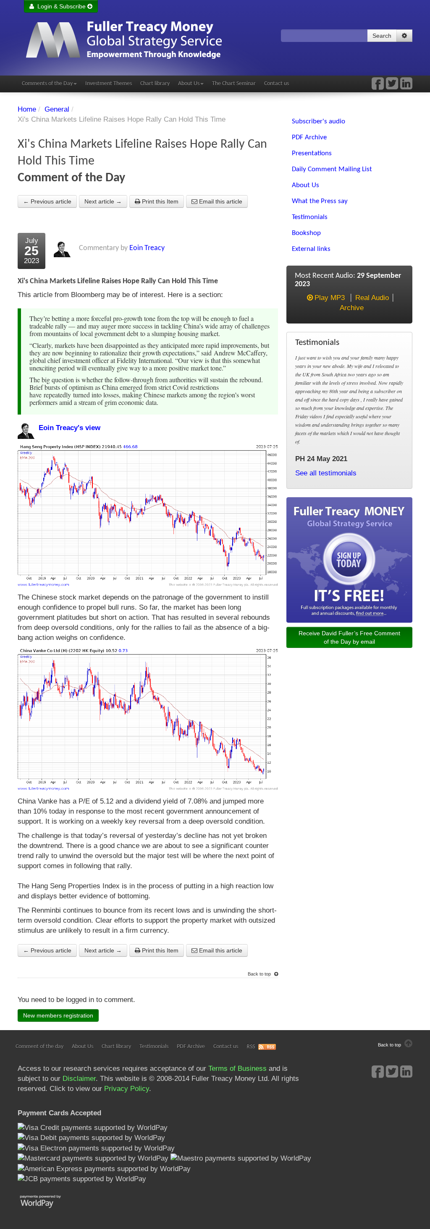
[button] (404, 35)
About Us (188, 84)
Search (381, 35)
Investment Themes (108, 84)
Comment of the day (39, 1047)
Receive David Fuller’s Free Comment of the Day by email (349, 637)
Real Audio (372, 298)
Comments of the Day (47, 84)
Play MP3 (330, 298)
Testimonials (153, 1047)
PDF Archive (191, 1047)
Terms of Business (237, 1068)
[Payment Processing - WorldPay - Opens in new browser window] (47, 1201)
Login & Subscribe (60, 6)
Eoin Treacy (147, 248)
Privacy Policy (126, 1089)
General (57, 109)
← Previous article (47, 201)
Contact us (276, 84)
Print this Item (159, 201)
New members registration (58, 1015)
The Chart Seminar (234, 84)
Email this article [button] (219, 201)
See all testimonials (326, 473)
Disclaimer (79, 1079)
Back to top (260, 973)
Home (27, 109)
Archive (352, 308)
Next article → (103, 201)
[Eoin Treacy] (406, 86)
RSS (250, 1047)
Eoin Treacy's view (69, 428)
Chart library (155, 84)
